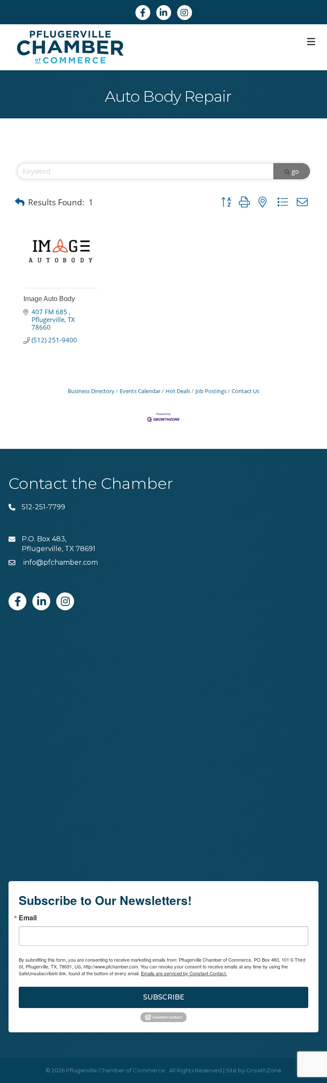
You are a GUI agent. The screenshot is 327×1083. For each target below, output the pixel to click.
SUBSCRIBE (163, 997)
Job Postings (211, 391)
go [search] (295, 171)
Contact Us (245, 391)
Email (28, 917)
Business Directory (91, 391)
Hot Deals (178, 391)
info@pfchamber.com (60, 562)
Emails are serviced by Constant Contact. (184, 973)
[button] (20, 202)
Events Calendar (140, 391)
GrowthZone (263, 1070)
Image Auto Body (49, 298)
